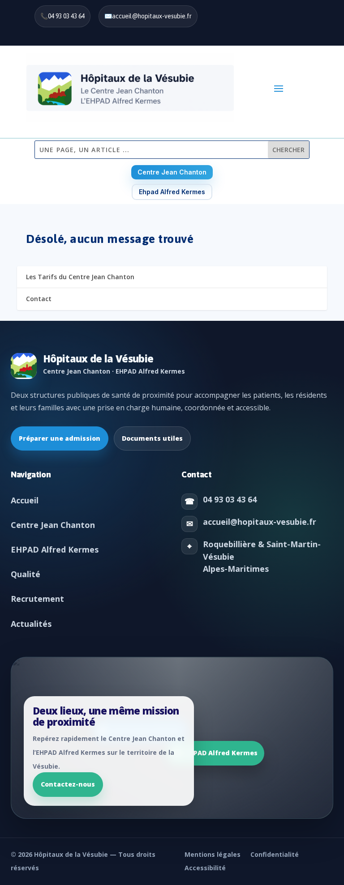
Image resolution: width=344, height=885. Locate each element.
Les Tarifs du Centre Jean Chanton (80, 276)
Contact (39, 298)
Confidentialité (274, 854)
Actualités (31, 623)
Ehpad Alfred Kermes (172, 192)
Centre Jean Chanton (172, 172)
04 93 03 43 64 (66, 16)
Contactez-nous (68, 784)
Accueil (25, 500)
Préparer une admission (59, 438)
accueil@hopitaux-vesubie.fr (152, 16)
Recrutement (37, 598)
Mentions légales (213, 854)
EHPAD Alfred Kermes (55, 549)
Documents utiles (152, 438)
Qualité (25, 574)
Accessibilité (205, 868)
